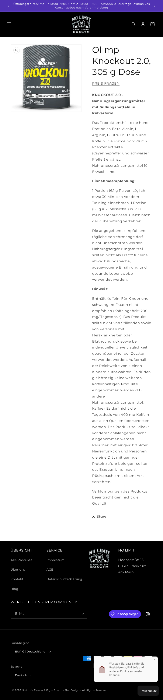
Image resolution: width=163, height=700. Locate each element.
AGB (50, 569)
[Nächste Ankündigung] (154, 5)
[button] (9, 24)
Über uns (18, 569)
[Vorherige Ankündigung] (8, 5)
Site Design (72, 690)
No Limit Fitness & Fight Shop (41, 690)
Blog (14, 589)
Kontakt (17, 579)
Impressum (55, 560)
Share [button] (101, 516)
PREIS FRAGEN (105, 83)
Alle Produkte (21, 560)
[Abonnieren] (82, 614)
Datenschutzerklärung (64, 579)
